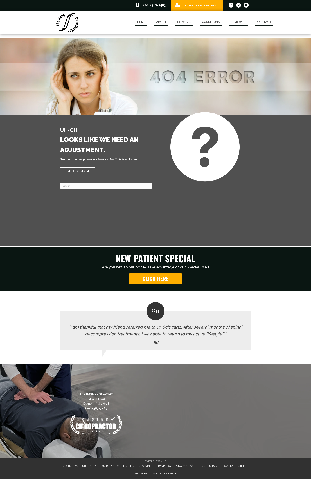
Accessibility (83, 466)
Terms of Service (208, 466)
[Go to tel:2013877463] (151, 5)
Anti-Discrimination (107, 466)
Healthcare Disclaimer (137, 466)
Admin (67, 466)
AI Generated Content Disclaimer (156, 473)
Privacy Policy (184, 466)
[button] (77, 171)
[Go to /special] (197, 5)
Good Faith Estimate (235, 466)
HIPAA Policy (163, 466)
